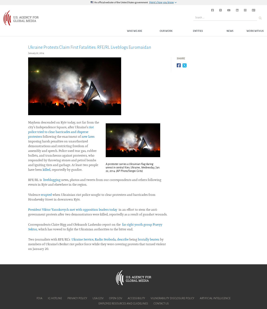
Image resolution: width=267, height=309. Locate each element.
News (229, 31)
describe (123, 239)
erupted (46, 195)
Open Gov (115, 298)
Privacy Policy (77, 298)
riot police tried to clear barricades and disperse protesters (61, 132)
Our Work (166, 31)
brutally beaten (148, 239)
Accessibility (136, 298)
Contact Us (161, 303)
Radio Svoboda (105, 239)
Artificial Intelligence (215, 298)
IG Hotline (55, 298)
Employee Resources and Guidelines (123, 303)
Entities (198, 31)
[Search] (260, 18)
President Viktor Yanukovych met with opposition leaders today (73, 210)
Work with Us (255, 31)
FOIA (39, 298)
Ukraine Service (82, 239)
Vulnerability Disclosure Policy (172, 298)
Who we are (134, 31)
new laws (88, 137)
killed (46, 170)
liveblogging (52, 180)
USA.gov (98, 298)
